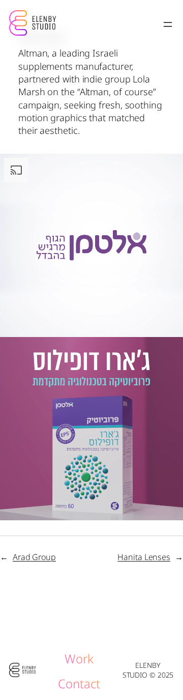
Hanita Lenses (143, 557)
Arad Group (34, 557)
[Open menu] (168, 24)
